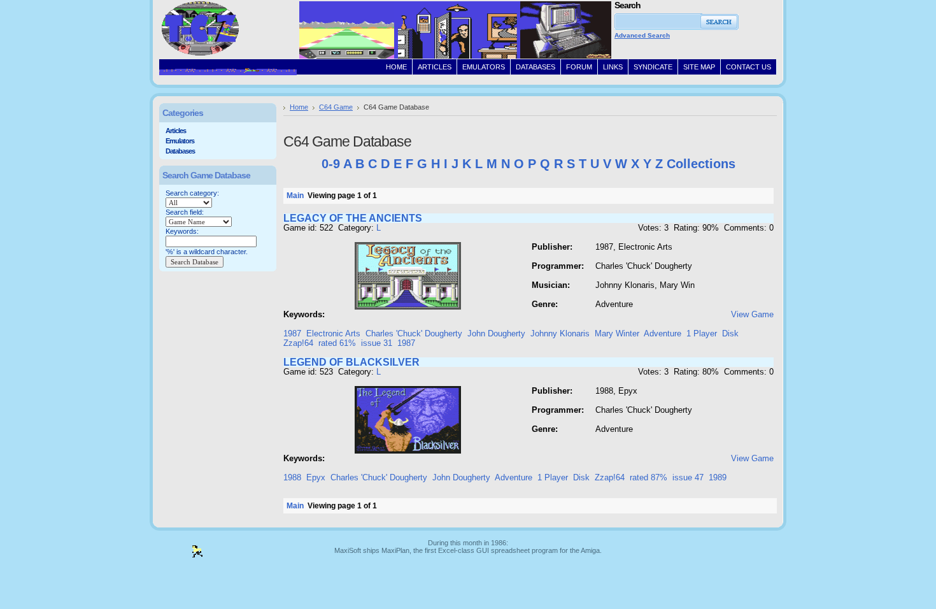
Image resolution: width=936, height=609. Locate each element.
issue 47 (688, 477)
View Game (752, 314)
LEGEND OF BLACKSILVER (351, 362)
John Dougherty (496, 333)
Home (299, 107)
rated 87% (648, 477)
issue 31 (376, 343)
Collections (701, 164)
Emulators (180, 141)
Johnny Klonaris (560, 333)
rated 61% (337, 343)
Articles (176, 130)
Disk (730, 333)
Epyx (315, 477)
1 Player (701, 333)
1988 (292, 477)
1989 (718, 477)
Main (295, 195)
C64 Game (336, 107)
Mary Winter (617, 333)
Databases (180, 151)
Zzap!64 (298, 343)
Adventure (662, 333)
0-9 (331, 164)
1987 (292, 333)
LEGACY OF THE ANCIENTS (352, 218)
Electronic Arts (333, 333)
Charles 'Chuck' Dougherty (413, 333)
